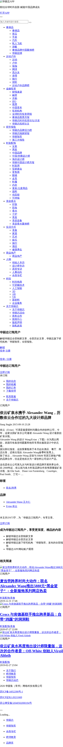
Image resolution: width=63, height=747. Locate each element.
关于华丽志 (12, 306)
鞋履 (14, 181)
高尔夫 (16, 72)
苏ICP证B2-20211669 (11, 697)
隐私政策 (17, 325)
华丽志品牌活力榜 (22, 130)
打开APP (4, 13)
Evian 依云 (11, 506)
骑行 (14, 79)
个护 (14, 214)
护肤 (14, 204)
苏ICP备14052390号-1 (11, 691)
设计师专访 (18, 265)
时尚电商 (17, 282)
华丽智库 (17, 136)
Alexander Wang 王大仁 (18, 502)
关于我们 (11, 670)
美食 (14, 230)
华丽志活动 (18, 312)
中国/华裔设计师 (21, 156)
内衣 (14, 185)
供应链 (16, 194)
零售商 (16, 172)
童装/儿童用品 (20, 188)
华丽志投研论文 (20, 123)
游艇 (14, 46)
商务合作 (17, 316)
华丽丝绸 (17, 53)
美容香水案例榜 (20, 223)
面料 (14, 191)
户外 (14, 62)
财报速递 (17, 92)
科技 (8, 278)
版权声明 (17, 322)
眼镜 (14, 175)
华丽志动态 (12, 680)
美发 (14, 217)
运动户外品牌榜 (20, 85)
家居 (14, 233)
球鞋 (14, 82)
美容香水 (11, 201)
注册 (8, 350)
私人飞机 (17, 43)
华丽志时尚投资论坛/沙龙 (26, 120)
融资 (14, 95)
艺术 (14, 236)
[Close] (1, 710)
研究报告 (11, 127)
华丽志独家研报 (20, 133)
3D (13, 291)
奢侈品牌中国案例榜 (23, 50)
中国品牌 (17, 152)
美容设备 (17, 220)
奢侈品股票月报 (20, 117)
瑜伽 (14, 66)
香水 (14, 210)
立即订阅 (5, 372)
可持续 (16, 198)
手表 (14, 37)
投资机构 (17, 110)
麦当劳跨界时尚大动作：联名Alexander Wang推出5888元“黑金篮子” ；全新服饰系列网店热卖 (29, 586)
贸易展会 (17, 169)
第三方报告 (18, 139)
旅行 (14, 243)
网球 (14, 69)
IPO (14, 101)
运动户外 (11, 56)
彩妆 (14, 207)
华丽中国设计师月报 (23, 162)
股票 (14, 104)
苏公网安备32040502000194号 (16, 703)
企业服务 (17, 303)
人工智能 (17, 288)
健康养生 (17, 249)
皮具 (14, 178)
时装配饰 (11, 143)
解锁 (2, 347)
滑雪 (14, 75)
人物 (8, 259)
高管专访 (17, 269)
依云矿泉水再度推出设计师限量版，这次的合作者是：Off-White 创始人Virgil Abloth (31, 650)
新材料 (16, 299)
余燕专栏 (17, 275)
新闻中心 (17, 319)
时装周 (16, 165)
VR (14, 297)
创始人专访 (18, 262)
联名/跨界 (11, 487)
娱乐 (14, 240)
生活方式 (11, 227)
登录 (2, 350)
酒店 (14, 246)
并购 (14, 98)
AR (14, 294)
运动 (14, 59)
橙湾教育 (11, 673)
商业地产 (11, 252)
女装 (14, 146)
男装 (14, 149)
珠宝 (14, 33)
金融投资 (11, 88)
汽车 (14, 40)
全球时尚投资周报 (22, 114)
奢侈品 (9, 27)
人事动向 (17, 272)
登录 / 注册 (6, 359)
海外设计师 (18, 159)
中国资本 (17, 107)
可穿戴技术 (18, 285)
